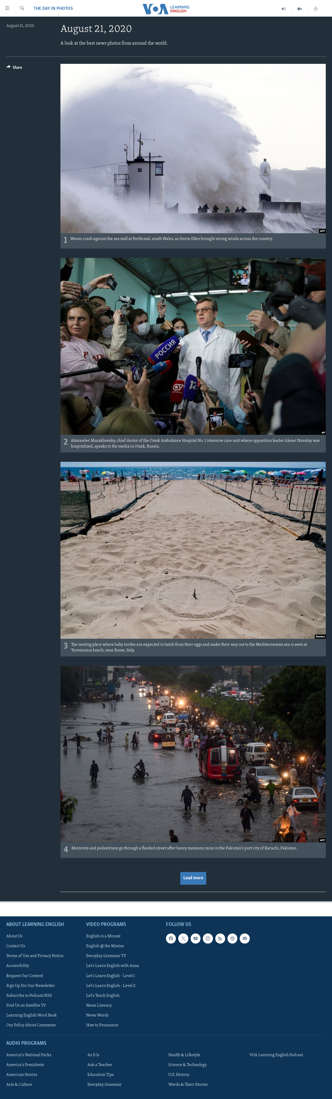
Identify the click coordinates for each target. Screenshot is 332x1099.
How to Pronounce (102, 1025)
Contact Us (15, 946)
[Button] (14, 69)
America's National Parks (28, 1055)
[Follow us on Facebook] (171, 938)
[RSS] (220, 938)
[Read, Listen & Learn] (316, 9)
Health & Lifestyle (184, 1055)
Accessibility (17, 966)
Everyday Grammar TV (106, 956)
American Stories (21, 1075)
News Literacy (99, 1006)
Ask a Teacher (99, 1065)
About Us (14, 936)
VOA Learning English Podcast (276, 1055)
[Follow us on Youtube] (195, 938)
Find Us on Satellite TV (26, 1006)
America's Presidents (25, 1065)
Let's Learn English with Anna (112, 966)
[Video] (300, 9)
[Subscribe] (245, 938)
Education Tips (100, 1075)
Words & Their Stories (188, 1085)
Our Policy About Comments (31, 1025)
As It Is (93, 1055)
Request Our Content (24, 976)
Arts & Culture (19, 1085)
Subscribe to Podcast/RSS (29, 996)
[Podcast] (232, 938)
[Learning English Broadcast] (284, 9)
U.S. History (178, 1075)
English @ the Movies (105, 946)
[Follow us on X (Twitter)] (183, 938)
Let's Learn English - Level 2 (110, 986)
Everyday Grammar (104, 1085)
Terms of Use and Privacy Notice (35, 956)
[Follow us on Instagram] (208, 938)
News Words (97, 1015)
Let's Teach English (103, 996)
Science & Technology (187, 1065)
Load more (193, 878)
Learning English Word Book (31, 1015)
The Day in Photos (53, 8)
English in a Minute (103, 936)
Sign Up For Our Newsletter (30, 986)
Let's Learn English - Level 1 (110, 976)
